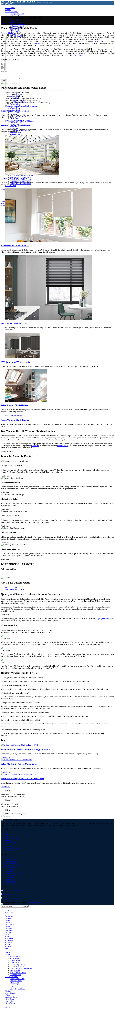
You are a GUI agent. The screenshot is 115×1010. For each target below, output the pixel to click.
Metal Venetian (10, 867)
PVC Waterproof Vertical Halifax (16, 362)
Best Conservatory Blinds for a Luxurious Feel (22, 778)
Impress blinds (78, 55)
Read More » (5, 758)
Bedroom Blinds (16, 981)
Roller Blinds (14, 112)
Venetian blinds (62, 446)
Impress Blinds (6, 33)
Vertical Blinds (10, 861)
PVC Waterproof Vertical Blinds (21, 969)
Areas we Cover (11, 842)
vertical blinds (38, 43)
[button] (57, 678)
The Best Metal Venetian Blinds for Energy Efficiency (25, 749)
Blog (7, 844)
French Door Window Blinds (20, 182)
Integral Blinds (10, 863)
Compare (8, 1007)
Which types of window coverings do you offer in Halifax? (22, 678)
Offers (7, 840)
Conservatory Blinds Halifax (14, 178)
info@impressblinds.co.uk (104, 619)
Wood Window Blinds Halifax (15, 111)
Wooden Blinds (15, 108)
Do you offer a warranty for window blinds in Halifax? (20, 720)
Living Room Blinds (17, 14)
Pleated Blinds (15, 104)
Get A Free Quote (11, 838)
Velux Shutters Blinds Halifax (14, 405)
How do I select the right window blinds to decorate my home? (23, 730)
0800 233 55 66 (6, 4)
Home (3, 23)
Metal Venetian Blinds (18, 116)
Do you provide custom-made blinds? (14, 685)
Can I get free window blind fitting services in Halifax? (20, 703)
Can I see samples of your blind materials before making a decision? (25, 712)
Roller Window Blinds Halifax (15, 245)
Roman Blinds (15, 128)
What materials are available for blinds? (15, 693)
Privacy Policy (10, 851)
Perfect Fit (9, 880)
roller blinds (99, 41)
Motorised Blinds (16, 134)
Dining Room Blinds (17, 989)
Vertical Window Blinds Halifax (15, 125)
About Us (8, 836)
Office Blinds (14, 30)
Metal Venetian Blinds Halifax (15, 323)
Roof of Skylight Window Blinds (21, 176)
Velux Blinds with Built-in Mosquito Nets (19, 764)
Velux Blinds (10, 871)
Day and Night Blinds (13, 873)
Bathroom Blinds (16, 22)
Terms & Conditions (12, 848)
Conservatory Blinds (12, 865)
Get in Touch (10, 846)
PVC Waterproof (16, 122)
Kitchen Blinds (15, 985)
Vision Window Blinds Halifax (15, 420)
